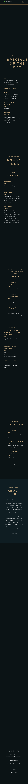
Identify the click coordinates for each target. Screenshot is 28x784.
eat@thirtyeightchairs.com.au (14, 756)
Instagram (14, 772)
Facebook (14, 769)
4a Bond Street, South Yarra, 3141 (16, 751)
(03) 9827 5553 (14, 754)
